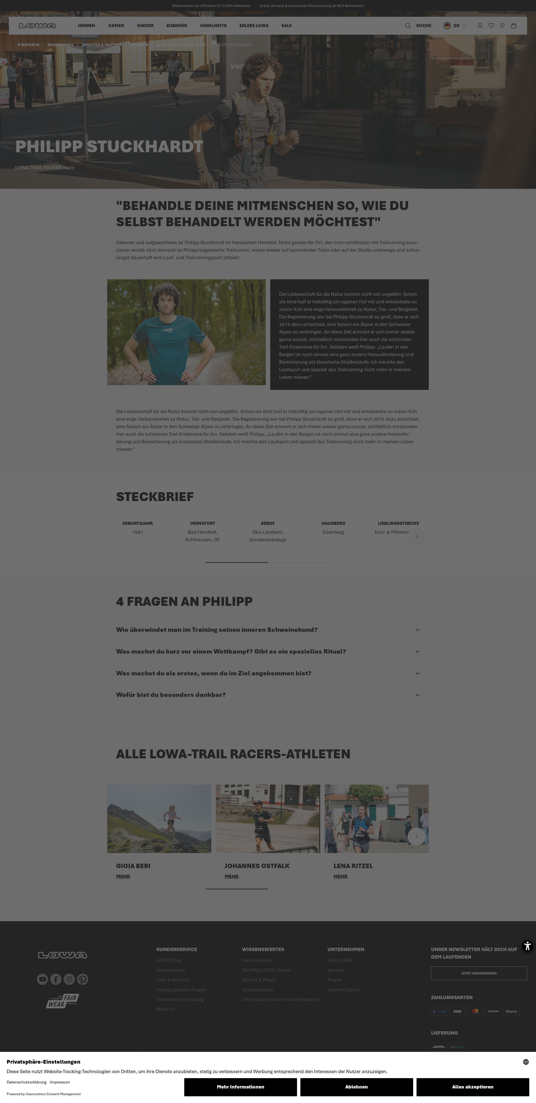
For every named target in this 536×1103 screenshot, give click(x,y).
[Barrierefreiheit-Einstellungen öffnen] (527, 946)
